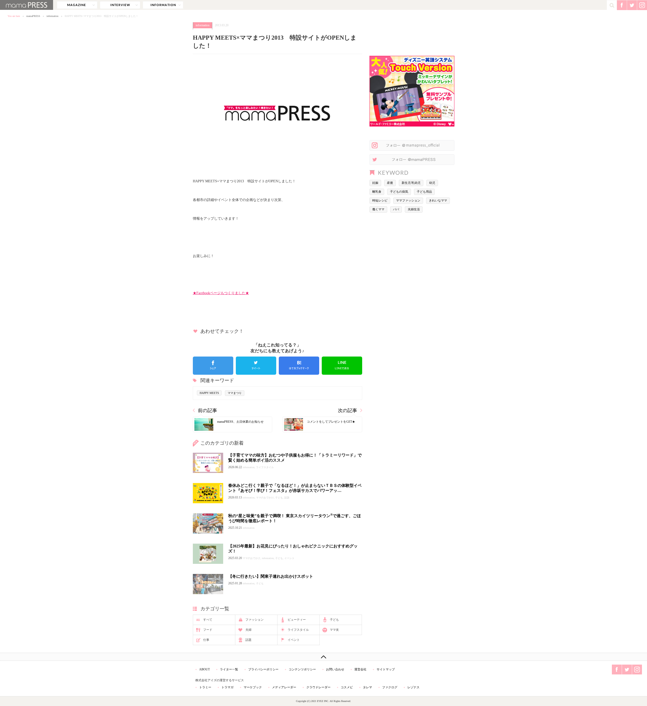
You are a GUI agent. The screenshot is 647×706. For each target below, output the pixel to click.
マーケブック (253, 687)
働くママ (378, 209)
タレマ (367, 687)
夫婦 (248, 630)
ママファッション (408, 200)
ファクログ (389, 687)
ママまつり (235, 392)
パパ (396, 209)
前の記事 (207, 410)
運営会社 (360, 669)
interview (120, 5)
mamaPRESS (33, 16)
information (163, 5)
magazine (77, 5)
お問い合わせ (335, 669)
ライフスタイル (298, 630)
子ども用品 (424, 191)
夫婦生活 (414, 209)
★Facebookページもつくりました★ (221, 293)
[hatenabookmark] (299, 366)
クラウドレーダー (318, 687)
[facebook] (213, 366)
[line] (342, 366)
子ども (334, 619)
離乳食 (376, 191)
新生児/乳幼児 (411, 183)
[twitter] (256, 366)
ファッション (254, 619)
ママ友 (334, 630)
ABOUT (204, 669)
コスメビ (347, 687)
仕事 (206, 640)
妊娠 (375, 183)
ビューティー (297, 619)
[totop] (323, 657)
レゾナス (413, 687)
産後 (390, 183)
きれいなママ (438, 200)
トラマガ (227, 687)
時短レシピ (379, 200)
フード (207, 630)
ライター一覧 (229, 669)
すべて (207, 619)
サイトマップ (386, 669)
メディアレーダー (284, 687)
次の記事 (347, 410)
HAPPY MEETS (209, 392)
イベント (294, 640)
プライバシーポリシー (263, 669)
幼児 (432, 183)
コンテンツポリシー (302, 669)
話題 (248, 640)
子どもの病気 (399, 191)
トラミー (205, 687)
